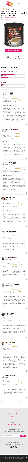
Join (23, 435)
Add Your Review (13, 50)
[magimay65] (3, 258)
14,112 (12, 313)
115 (17, 129)
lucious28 (8, 198)
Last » (23, 406)
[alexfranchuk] (3, 285)
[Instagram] (15, 425)
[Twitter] (12, 425)
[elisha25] (3, 232)
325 (15, 257)
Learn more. (16, 460)
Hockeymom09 (10, 129)
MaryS (7, 313)
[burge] (3, 94)
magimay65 (9, 257)
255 (11, 93)
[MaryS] (3, 314)
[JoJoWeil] (3, 343)
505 (13, 197)
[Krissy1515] (3, 164)
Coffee (8, 20)
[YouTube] (18, 425)
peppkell (8, 375)
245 (13, 375)
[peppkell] (3, 376)
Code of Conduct (14, 414)
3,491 (13, 342)
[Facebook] (8, 425)
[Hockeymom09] (3, 130)
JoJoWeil (8, 342)
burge (7, 93)
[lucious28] (3, 199)
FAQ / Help (14, 417)
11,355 (17, 284)
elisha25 (8, 231)
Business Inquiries (14, 410)
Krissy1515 (8, 163)
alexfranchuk (9, 284)
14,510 (13, 231)
